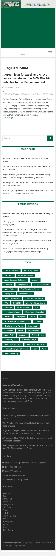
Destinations (7, 501)
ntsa (41, 316)
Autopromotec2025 (41, 284)
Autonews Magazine (11, 542)
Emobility (8, 307)
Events (5, 510)
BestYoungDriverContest (30, 289)
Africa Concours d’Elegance (15, 280)
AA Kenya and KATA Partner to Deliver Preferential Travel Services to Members (27, 439)
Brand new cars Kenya (34, 298)
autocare (35, 280)
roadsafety (8, 330)
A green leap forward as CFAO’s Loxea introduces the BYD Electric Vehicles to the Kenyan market (26, 78)
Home (5, 518)
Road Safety (7, 530)
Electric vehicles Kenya (35, 303)
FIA (36, 307)
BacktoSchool (9, 289)
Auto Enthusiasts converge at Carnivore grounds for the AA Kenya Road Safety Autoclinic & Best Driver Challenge (27, 232)
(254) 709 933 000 (12, 471)
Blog (4, 495)
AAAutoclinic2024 (11, 270)
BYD (6, 303)
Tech (35, 348)
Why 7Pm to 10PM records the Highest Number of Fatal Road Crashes (26, 424)
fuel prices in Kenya (12, 312)
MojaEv (7, 316)
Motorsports (20, 316)
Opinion (38, 321)
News (32, 316)
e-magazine (7, 504)
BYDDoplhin (15, 94)
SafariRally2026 (10, 339)
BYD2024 (17, 303)
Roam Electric (33, 330)
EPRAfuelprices (23, 307)
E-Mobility (6, 507)
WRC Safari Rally (11, 353)
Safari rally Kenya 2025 (36, 344)
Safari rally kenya (29, 339)
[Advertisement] (28, 29)
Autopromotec (23, 284)
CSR (7, 513)
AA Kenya (8, 275)
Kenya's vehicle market (34, 312)
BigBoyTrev (9, 293)
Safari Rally (9, 335)
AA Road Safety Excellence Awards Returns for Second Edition (26, 417)
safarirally (23, 335)
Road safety (33, 326)
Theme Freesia (38, 543)
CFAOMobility (48, 94)
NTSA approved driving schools (16, 321)
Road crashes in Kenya (13, 326)
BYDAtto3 (6, 94)
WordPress (49, 543)
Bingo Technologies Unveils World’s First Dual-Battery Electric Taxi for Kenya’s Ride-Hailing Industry (25, 432)
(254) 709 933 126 (12, 466)
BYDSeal (38, 94)
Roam (20, 330)
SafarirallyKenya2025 (12, 344)
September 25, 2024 (12, 87)
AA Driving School (31, 270)
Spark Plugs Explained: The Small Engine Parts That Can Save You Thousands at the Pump (27, 446)
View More (10, 118)
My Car (5, 524)
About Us (6, 493)
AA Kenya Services (25, 275)
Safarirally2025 (37, 335)
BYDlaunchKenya (27, 94)
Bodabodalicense (25, 293)
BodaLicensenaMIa (12, 298)
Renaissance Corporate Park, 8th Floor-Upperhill (25, 462)
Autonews (8, 284)
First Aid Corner (9, 515)
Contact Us (7, 498)
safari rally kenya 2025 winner (16, 348)
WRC (44, 348)
